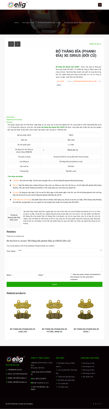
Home (16, 23)
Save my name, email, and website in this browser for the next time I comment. (85, 276)
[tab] (54, 117)
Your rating (11, 251)
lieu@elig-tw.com (43, 383)
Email (41, 275)
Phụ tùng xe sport (89, 373)
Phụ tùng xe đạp (88, 370)
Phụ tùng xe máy (28, 23)
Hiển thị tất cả (96, 44)
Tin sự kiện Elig (63, 383)
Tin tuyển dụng (63, 387)
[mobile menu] (100, 5)
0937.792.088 (37, 387)
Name (9, 275)
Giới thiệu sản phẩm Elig (66, 380)
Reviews (10, 122)
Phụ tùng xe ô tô (88, 366)
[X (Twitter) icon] (96, 404)
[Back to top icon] (99, 404)
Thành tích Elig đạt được (66, 377)
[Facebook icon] (93, 404)
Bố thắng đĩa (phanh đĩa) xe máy (49, 23)
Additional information (14, 120)
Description (10, 117)
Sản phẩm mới (88, 377)
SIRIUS (59, 85)
